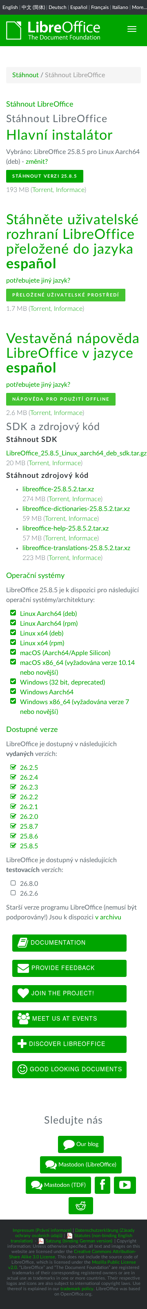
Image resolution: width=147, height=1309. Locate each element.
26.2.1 (29, 807)
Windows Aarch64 (47, 692)
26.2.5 (29, 768)
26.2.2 (29, 797)
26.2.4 (29, 777)
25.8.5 (29, 846)
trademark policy (77, 1289)
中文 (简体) (33, 7)
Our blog (86, 1144)
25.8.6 (29, 836)
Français (100, 7)
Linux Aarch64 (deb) (48, 614)
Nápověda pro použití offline (60, 399)
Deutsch (58, 7)
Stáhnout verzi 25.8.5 (44, 176)
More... (139, 7)
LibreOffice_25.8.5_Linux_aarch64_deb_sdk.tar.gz (76, 453)
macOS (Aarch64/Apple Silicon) (65, 653)
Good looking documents (75, 1069)
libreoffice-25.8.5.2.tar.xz (58, 489)
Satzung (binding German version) (79, 1241)
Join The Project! (61, 993)
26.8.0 (29, 884)
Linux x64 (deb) (41, 633)
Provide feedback (62, 967)
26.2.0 (29, 817)
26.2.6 (29, 893)
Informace (70, 190)
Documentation (57, 942)
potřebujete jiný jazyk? (38, 280)
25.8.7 (29, 826)
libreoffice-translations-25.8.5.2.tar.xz (76, 548)
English (10, 7)
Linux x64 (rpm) (42, 643)
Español (78, 7)
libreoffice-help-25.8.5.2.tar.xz (65, 528)
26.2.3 (29, 787)
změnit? (37, 161)
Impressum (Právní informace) (42, 1230)
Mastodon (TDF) (64, 1185)
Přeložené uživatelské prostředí (65, 295)
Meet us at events (63, 1018)
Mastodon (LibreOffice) (86, 1164)
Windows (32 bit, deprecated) (62, 682)
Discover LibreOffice (66, 1043)
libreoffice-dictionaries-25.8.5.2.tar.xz (76, 509)
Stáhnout (25, 75)
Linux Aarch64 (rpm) (49, 623)
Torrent (42, 190)
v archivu (108, 917)
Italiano (120, 7)
